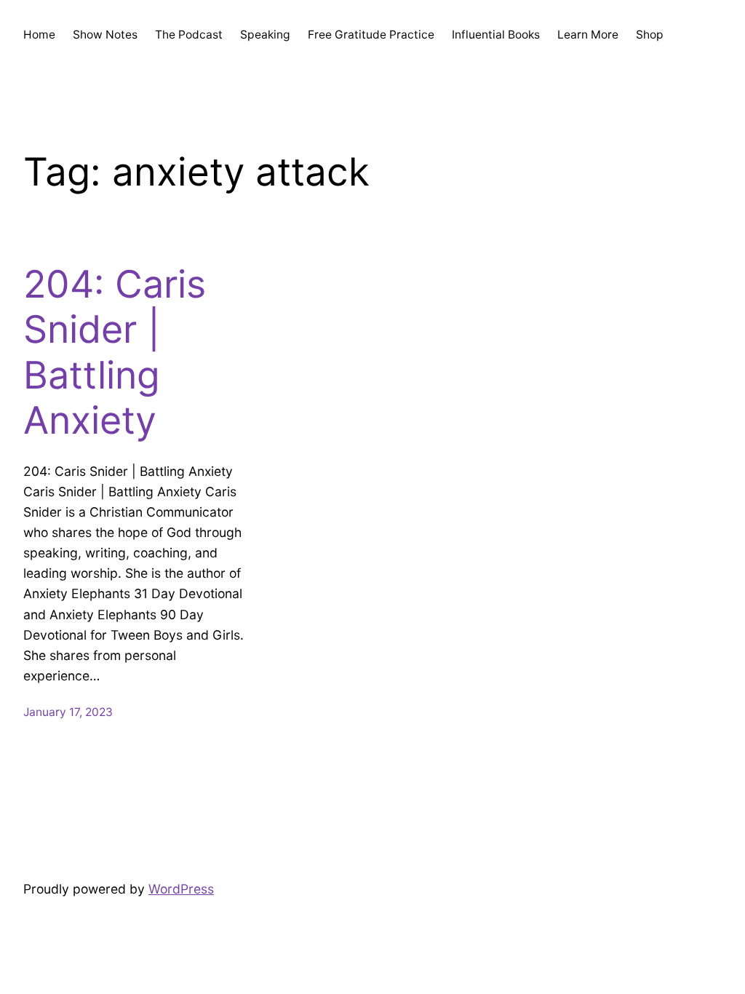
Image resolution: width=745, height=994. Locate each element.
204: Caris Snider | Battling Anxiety (114, 352)
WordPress (181, 888)
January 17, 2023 (68, 712)
